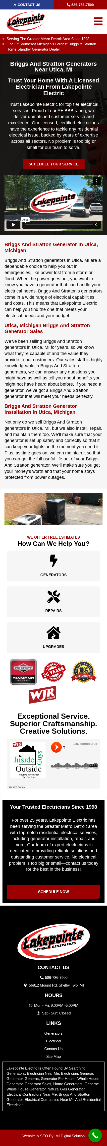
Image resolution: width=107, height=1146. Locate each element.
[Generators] (53, 561)
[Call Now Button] (95, 1135)
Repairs (53, 611)
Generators (53, 575)
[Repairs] (53, 596)
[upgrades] (53, 632)
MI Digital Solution (70, 1136)
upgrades (53, 647)
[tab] (53, 1086)
